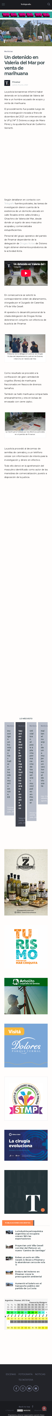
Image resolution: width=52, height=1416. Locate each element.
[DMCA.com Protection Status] (23, 1410)
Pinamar (16, 82)
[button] (26, 33)
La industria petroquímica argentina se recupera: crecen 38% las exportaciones (29, 1235)
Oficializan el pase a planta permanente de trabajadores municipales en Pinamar (20, 767)
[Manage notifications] (44, 1408)
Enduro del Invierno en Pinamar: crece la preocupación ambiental (28, 1274)
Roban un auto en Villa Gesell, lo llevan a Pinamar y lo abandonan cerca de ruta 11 (30, 1261)
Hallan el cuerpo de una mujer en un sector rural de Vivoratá (32, 758)
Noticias (8, 51)
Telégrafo (9, 203)
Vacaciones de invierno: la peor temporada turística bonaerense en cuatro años (9, 769)
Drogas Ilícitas (27, 243)
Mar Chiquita (35, 818)
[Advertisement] (26, 166)
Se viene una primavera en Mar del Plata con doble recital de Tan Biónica (42, 767)
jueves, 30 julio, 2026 (11, 821)
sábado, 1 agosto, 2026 (35, 821)
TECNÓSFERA (25, 1380)
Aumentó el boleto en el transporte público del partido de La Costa (28, 1286)
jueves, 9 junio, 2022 (20, 85)
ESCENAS (11, 1374)
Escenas (45, 726)
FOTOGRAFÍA (25, 1374)
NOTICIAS (40, 1374)
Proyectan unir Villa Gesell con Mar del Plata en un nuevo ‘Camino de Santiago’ (30, 1248)
